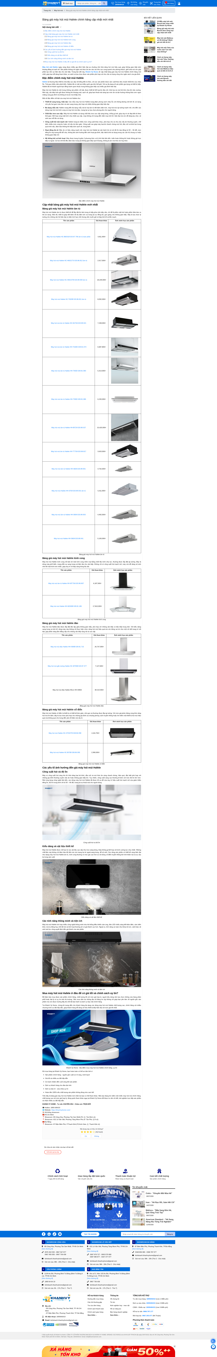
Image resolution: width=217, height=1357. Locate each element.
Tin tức (112, 1302)
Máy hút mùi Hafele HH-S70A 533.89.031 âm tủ (69, 491)
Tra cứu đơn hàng (94, 1305)
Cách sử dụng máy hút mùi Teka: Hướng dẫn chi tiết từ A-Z (165, 59)
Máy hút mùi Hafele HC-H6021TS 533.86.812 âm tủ (68, 260)
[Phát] (108, 1207)
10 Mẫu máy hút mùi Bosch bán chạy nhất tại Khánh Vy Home (165, 23)
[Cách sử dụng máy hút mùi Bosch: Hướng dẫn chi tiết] (149, 78)
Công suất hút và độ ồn (55, 52)
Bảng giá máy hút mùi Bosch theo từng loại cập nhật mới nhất (165, 30)
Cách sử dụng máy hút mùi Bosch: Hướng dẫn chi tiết (164, 78)
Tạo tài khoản (90, 1234)
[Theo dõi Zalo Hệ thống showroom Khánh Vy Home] (49, 1234)
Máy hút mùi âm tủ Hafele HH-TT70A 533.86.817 (68, 451)
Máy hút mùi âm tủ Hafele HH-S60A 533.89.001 (69, 469)
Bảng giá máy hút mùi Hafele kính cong (61, 40)
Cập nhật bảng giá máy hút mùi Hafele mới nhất (62, 34)
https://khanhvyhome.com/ (60, 1110)
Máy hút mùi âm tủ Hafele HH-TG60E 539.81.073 (68, 347)
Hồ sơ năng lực (115, 1309)
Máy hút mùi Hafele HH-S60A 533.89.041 (68, 538)
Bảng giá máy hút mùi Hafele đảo (59, 43)
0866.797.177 (148, 1311)
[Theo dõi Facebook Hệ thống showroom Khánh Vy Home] (43, 1234)
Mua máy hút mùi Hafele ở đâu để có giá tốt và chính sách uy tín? (68, 62)
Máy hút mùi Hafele (50, 67)
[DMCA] (61, 1324)
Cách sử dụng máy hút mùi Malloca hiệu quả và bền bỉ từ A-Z (165, 69)
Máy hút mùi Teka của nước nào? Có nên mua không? (165, 50)
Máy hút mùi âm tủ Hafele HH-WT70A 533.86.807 (66, 583)
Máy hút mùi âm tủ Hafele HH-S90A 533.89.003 (69, 515)
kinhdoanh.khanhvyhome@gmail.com (63, 1320)
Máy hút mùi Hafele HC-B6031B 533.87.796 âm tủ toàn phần (68, 237)
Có (86, 1136)
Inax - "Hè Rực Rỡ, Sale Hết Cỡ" (160, 1202)
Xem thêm (92, 1315)
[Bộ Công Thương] (48, 1324)
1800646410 (119, 4)
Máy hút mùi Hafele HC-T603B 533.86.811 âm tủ (68, 299)
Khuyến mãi (145, 3)
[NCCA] (73, 1324)
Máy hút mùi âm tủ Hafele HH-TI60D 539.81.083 (68, 371)
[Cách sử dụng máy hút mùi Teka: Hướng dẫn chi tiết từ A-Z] (149, 59)
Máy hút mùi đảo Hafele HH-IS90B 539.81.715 (67, 647)
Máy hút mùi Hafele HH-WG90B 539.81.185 (66, 606)
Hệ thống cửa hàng (134, 3)
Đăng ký (170, 1234)
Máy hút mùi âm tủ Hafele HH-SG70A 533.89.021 (68, 323)
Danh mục (69, 3)
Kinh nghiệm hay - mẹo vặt (119, 1305)
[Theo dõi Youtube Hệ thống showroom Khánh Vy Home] (60, 1234)
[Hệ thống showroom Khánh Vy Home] (51, 3)
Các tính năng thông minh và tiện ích (60, 58)
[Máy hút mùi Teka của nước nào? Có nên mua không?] (149, 50)
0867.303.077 (147, 1316)
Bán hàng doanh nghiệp (118, 1312)
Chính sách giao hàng (95, 1312)
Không (96, 1136)
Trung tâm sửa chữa (157, 3)
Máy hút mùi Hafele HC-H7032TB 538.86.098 (65, 733)
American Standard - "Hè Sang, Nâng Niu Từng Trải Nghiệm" (160, 1220)
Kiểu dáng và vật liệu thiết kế (57, 55)
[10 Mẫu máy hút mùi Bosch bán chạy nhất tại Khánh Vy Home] (149, 23)
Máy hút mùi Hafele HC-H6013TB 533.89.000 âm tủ (68, 280)
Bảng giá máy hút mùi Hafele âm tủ (60, 36)
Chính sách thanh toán (96, 1309)
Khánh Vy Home (92, 72)
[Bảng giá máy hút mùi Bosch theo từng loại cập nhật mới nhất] (149, 30)
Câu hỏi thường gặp (95, 1302)
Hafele (44, 82)
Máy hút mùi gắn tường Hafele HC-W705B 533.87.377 (67, 666)
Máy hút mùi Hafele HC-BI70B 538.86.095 (65, 752)
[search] (104, 3)
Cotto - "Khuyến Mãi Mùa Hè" (159, 1193)
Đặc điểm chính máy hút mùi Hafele (57, 31)
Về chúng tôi (114, 1299)
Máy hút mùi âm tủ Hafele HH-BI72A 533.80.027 (68, 427)
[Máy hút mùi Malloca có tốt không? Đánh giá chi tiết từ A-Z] (149, 40)
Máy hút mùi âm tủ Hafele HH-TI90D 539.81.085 (68, 399)
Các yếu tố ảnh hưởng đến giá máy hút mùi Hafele (63, 49)
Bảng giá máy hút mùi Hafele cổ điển (60, 46)
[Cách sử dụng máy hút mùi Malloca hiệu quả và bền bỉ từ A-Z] (149, 69)
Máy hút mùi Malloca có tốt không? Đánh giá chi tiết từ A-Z (165, 40)
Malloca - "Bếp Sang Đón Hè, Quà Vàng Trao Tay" (159, 1211)
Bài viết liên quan (153, 18)
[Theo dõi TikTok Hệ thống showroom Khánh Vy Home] (54, 1234)
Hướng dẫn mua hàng (95, 1299)
